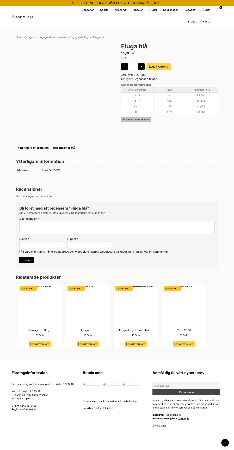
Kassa (206, 21)
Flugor (153, 9)
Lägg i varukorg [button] (40, 344)
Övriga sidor (159, 425)
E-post (72, 239)
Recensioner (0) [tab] (64, 147)
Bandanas (88, 9)
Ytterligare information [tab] (33, 147)
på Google (183, 418)
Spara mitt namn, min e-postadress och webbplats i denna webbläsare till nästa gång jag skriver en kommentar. (96, 251)
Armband (120, 9)
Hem (19, 37)
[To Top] (225, 443)
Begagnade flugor (80, 37)
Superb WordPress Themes (140, 444)
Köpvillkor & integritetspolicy (98, 408)
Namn (24, 239)
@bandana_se (174, 414)
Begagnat (190, 9)
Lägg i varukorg (158, 66)
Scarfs (104, 9)
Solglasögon (170, 9)
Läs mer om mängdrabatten (136, 119)
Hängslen (137, 9)
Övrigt (206, 9)
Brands (192, 21)
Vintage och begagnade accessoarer (45, 37)
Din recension (29, 218)
